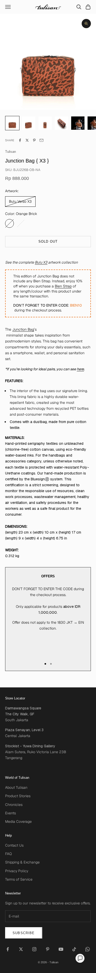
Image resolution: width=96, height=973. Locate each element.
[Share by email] (41, 140)
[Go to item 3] (61, 123)
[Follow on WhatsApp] (87, 949)
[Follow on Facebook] (7, 949)
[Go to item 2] (45, 123)
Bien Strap (63, 286)
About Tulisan (16, 787)
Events (10, 813)
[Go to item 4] (78, 123)
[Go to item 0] (12, 123)
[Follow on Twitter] (21, 949)
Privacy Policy (16, 871)
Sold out (48, 241)
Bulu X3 (41, 262)
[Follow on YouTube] (60, 949)
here (80, 369)
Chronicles (14, 804)
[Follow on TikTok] (74, 949)
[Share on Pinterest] (34, 140)
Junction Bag (23, 329)
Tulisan (10, 152)
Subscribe (24, 933)
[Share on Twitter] (27, 140)
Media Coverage (18, 821)
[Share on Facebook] (20, 140)
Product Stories (17, 796)
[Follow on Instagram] (34, 949)
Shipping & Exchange (22, 862)
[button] (80, 958)
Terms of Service (19, 879)
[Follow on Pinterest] (47, 949)
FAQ (8, 853)
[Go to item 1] (29, 123)
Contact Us (14, 845)
